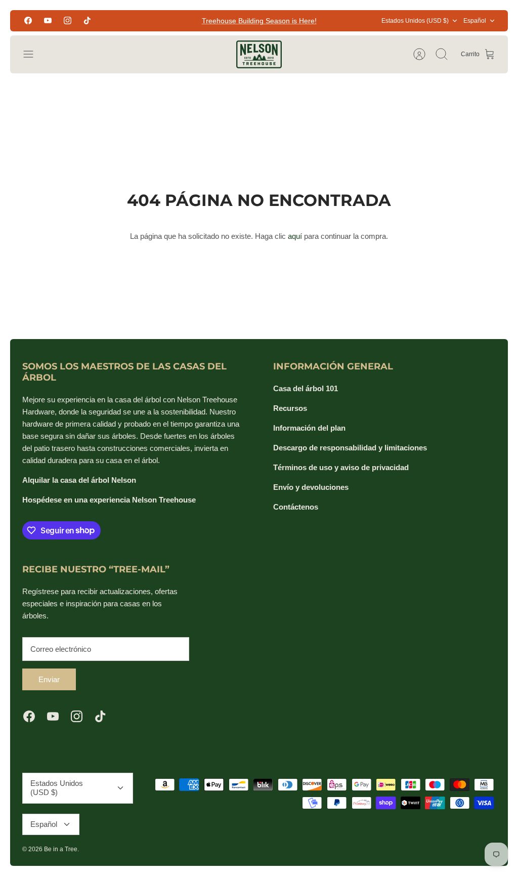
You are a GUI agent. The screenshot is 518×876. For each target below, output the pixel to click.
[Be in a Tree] (259, 54)
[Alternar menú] (33, 54)
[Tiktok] (87, 20)
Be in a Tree (60, 849)
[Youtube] (48, 20)
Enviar (49, 679)
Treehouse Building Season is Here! (259, 21)
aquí (295, 236)
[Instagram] (67, 20)
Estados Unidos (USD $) (415, 20)
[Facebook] (28, 20)
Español (474, 20)
